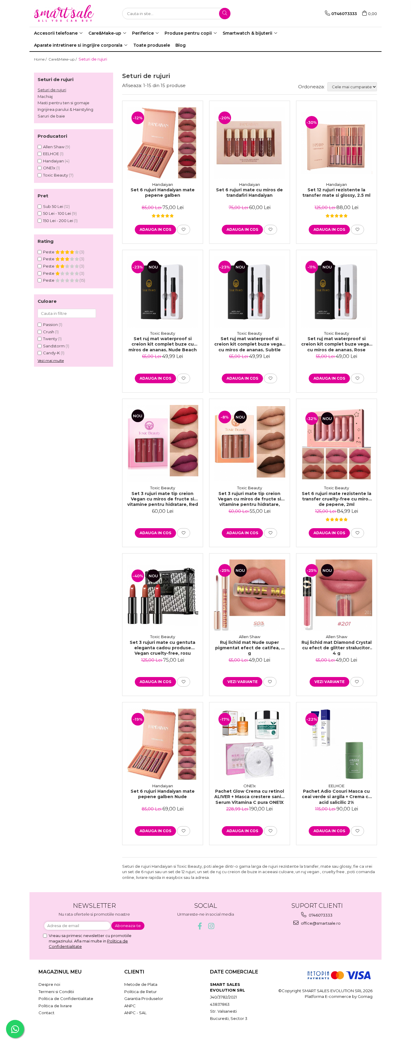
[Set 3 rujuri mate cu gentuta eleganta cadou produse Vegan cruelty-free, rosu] (162, 595)
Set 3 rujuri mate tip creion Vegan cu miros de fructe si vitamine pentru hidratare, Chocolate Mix (249, 498)
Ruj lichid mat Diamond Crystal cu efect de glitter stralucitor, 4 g (336, 647)
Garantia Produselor (143, 998)
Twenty (50, 338)
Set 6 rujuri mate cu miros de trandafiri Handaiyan (249, 192)
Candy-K (51, 352)
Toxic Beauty (55, 175)
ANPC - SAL (135, 1012)
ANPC (130, 1005)
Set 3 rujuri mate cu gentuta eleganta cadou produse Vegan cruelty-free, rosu (162, 647)
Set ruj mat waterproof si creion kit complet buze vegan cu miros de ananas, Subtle (249, 344)
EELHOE (51, 153)
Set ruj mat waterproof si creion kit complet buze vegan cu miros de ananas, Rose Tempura (336, 344)
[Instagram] (211, 926)
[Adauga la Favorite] (183, 229)
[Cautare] (224, 13)
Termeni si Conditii (56, 991)
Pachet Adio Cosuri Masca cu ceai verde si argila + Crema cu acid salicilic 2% (336, 796)
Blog (180, 45)
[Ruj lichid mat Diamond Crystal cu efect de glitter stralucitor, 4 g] (336, 595)
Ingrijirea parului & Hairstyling (65, 109)
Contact (46, 1012)
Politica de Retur (140, 991)
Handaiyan (53, 160)
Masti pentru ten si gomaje (63, 102)
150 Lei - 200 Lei (58, 220)
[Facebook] (200, 926)
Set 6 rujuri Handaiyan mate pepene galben (163, 192)
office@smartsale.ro (320, 923)
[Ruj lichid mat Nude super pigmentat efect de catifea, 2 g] (249, 595)
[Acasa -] (64, 13)
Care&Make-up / (63, 59)
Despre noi (49, 984)
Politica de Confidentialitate (66, 998)
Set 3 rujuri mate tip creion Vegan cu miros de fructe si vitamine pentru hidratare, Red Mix (162, 498)
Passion (50, 324)
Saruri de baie (51, 116)
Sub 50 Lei (53, 206)
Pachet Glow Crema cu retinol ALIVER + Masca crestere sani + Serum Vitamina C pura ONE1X (249, 796)
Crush (48, 331)
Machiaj (45, 96)
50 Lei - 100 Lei (57, 213)
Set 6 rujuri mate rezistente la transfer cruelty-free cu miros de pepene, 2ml (336, 498)
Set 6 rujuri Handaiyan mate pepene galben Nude (163, 793)
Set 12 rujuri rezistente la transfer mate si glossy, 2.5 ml (336, 192)
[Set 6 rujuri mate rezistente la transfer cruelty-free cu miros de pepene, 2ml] (336, 443)
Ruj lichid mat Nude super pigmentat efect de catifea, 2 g (249, 647)
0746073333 (320, 915)
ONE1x (49, 167)
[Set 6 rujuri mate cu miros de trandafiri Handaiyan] (249, 142)
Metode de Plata (140, 984)
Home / (41, 59)
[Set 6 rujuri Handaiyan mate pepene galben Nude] (162, 744)
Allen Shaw (53, 146)
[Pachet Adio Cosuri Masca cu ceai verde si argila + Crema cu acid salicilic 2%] (336, 744)
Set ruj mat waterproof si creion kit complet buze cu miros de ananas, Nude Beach (162, 344)
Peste (49, 251)
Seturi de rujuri (52, 89)
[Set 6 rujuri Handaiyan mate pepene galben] (162, 142)
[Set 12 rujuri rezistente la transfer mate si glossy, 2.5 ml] (336, 142)
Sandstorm (54, 345)
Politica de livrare (55, 1005)
